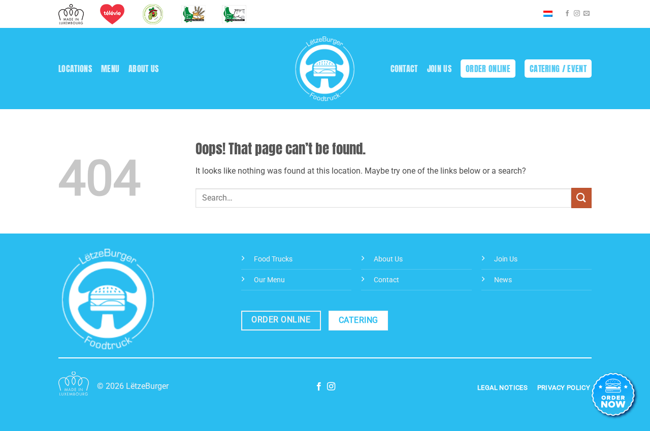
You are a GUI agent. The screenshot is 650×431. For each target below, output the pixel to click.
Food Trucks (273, 259)
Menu (110, 68)
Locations (75, 68)
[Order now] (614, 395)
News (503, 280)
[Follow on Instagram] (577, 13)
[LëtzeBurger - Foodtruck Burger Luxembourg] (325, 69)
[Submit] (581, 198)
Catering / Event (558, 68)
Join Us (439, 68)
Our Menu (269, 280)
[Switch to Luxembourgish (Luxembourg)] (548, 14)
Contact (404, 68)
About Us (143, 68)
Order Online (488, 68)
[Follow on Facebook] (567, 13)
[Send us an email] (586, 13)
